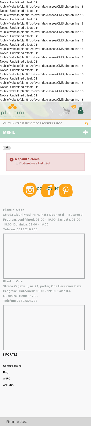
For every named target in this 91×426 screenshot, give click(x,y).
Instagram (30, 190)
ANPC (6, 378)
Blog (5, 372)
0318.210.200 (27, 229)
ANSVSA (8, 384)
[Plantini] (12, 111)
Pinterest (66, 190)
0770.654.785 (27, 300)
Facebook (48, 190)
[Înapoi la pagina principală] (7, 148)
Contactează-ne (12, 365)
